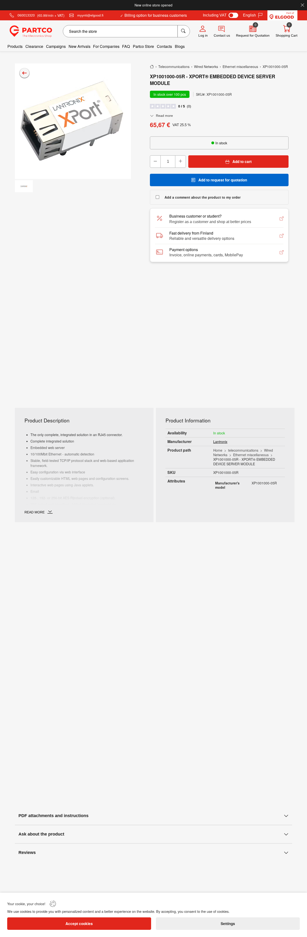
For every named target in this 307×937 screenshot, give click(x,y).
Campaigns (56, 46)
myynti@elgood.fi (90, 15)
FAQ (126, 46)
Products (15, 46)
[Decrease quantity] (155, 162)
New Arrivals (79, 46)
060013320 (26, 15)
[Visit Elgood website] (282, 15)
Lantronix (220, 441)
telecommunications (243, 450)
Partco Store (143, 46)
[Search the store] (183, 31)
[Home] (152, 66)
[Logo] (31, 31)
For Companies (106, 46)
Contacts (164, 46)
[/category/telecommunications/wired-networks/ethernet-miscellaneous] (24, 73)
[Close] (302, 5)
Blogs (180, 46)
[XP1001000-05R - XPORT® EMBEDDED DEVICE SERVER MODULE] (73, 121)
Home (217, 450)
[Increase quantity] (180, 162)
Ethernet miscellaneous (251, 454)
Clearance (34, 46)
